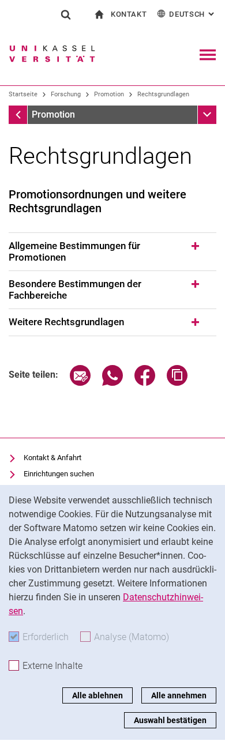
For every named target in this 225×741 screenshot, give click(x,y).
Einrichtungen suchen (59, 473)
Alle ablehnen (97, 695)
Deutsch (192, 14)
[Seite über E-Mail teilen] (80, 382)
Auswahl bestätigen (170, 720)
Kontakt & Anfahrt (52, 457)
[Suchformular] (66, 14)
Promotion (109, 94)
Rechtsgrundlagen (163, 94)
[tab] (112, 252)
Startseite (23, 94)
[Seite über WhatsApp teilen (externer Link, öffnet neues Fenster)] (112, 382)
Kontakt (129, 14)
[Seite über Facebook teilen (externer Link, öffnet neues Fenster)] (144, 382)
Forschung (66, 94)
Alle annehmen (179, 695)
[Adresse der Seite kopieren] (177, 382)
